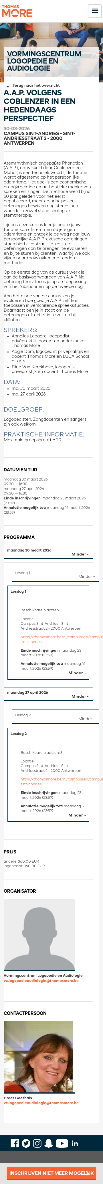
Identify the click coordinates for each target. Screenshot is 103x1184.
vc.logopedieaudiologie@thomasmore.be (41, 981)
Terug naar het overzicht (36, 86)
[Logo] (17, 19)
